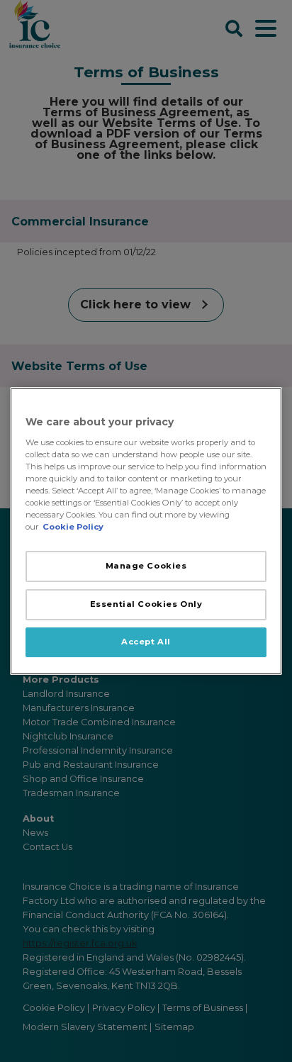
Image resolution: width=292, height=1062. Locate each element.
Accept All (146, 642)
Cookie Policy (73, 527)
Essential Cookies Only (146, 604)
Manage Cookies (146, 566)
